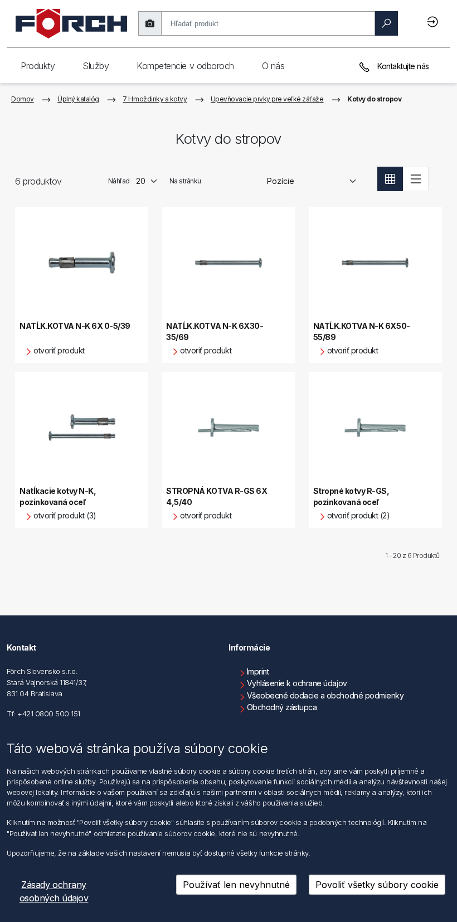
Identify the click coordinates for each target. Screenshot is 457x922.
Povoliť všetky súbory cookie (377, 884)
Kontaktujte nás (402, 66)
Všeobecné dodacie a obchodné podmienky (325, 695)
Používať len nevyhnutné (236, 884)
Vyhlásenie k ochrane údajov (297, 683)
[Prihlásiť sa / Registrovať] (434, 21)
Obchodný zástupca (282, 707)
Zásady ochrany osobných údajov (54, 891)
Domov (22, 99)
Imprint (258, 671)
